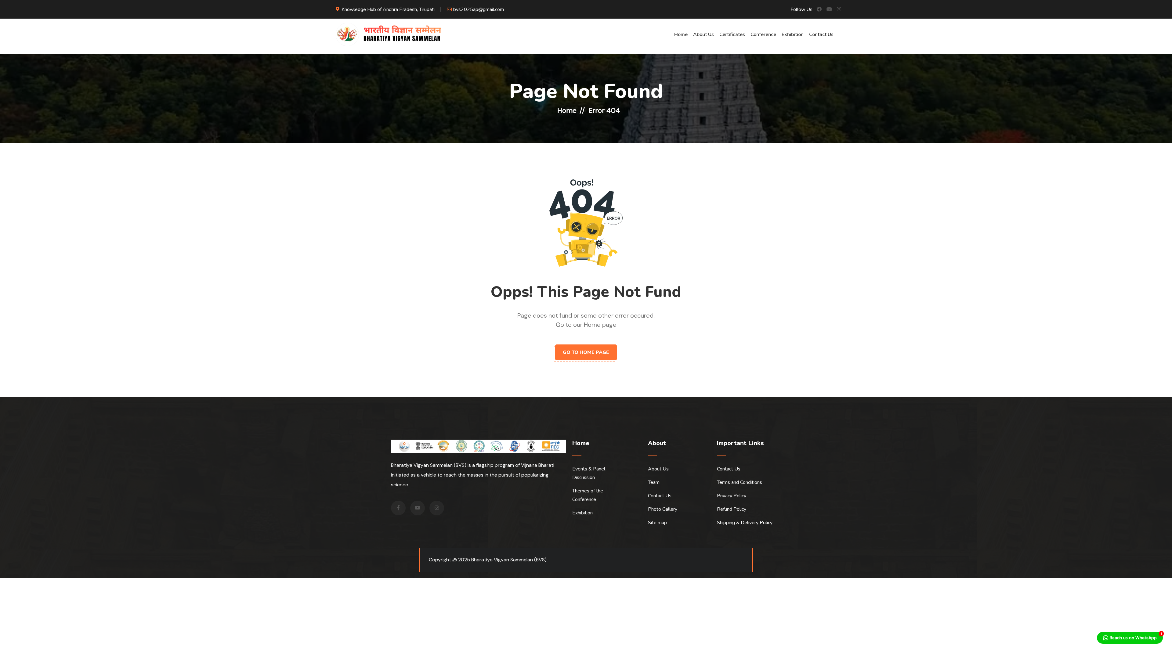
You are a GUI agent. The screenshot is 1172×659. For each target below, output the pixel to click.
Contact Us (821, 34)
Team (654, 482)
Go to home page (586, 352)
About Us (703, 34)
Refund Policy (731, 509)
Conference (763, 34)
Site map (657, 522)
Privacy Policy (731, 495)
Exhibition (793, 34)
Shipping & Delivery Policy (744, 522)
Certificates (732, 34)
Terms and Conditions (739, 482)
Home (681, 34)
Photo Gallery (662, 509)
